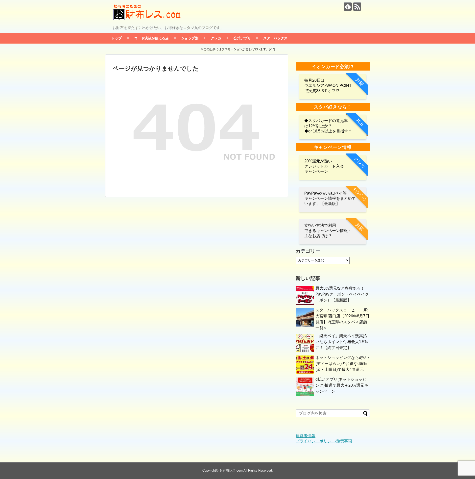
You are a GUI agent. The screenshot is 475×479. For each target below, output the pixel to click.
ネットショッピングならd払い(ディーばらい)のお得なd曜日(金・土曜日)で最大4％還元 (342, 363)
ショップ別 (189, 38)
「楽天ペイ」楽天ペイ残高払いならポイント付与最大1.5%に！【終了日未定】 (341, 342)
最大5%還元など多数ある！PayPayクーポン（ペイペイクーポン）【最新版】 (342, 294)
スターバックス (275, 38)
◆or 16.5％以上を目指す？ (328, 131)
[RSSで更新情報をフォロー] (357, 6)
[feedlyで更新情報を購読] (348, 6)
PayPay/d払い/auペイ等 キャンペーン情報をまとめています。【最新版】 (330, 198)
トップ (116, 38)
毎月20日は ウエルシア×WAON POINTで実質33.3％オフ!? (328, 85)
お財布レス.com (231, 470)
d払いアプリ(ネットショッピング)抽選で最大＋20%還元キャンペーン (341, 385)
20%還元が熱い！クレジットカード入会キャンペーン (324, 166)
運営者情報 (305, 436)
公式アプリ (242, 38)
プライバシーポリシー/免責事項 (324, 441)
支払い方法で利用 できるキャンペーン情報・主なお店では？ (328, 230)
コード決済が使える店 (151, 38)
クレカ (216, 38)
